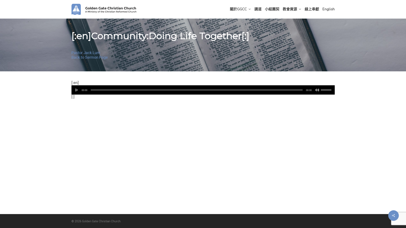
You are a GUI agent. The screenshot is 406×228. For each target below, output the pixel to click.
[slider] (327, 88)
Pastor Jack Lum (85, 53)
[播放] (77, 90)
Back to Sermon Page (89, 57)
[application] (203, 90)
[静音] (317, 90)
